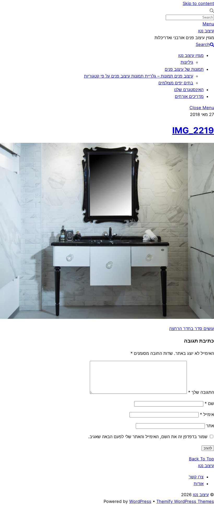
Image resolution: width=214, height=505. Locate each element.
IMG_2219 (193, 130)
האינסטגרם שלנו (189, 89)
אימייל (207, 414)
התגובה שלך (201, 392)
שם (209, 403)
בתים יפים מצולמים (175, 82)
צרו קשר (196, 476)
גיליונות (187, 62)
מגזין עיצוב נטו (191, 55)
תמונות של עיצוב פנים (184, 69)
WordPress (140, 501)
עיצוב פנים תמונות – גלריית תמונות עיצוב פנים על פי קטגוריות (138, 76)
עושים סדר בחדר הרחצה (191, 328)
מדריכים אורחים (189, 96)
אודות (199, 483)
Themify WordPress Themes (185, 501)
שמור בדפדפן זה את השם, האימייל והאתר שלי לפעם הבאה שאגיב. (147, 436)
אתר (210, 425)
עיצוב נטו (201, 494)
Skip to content (198, 3)
